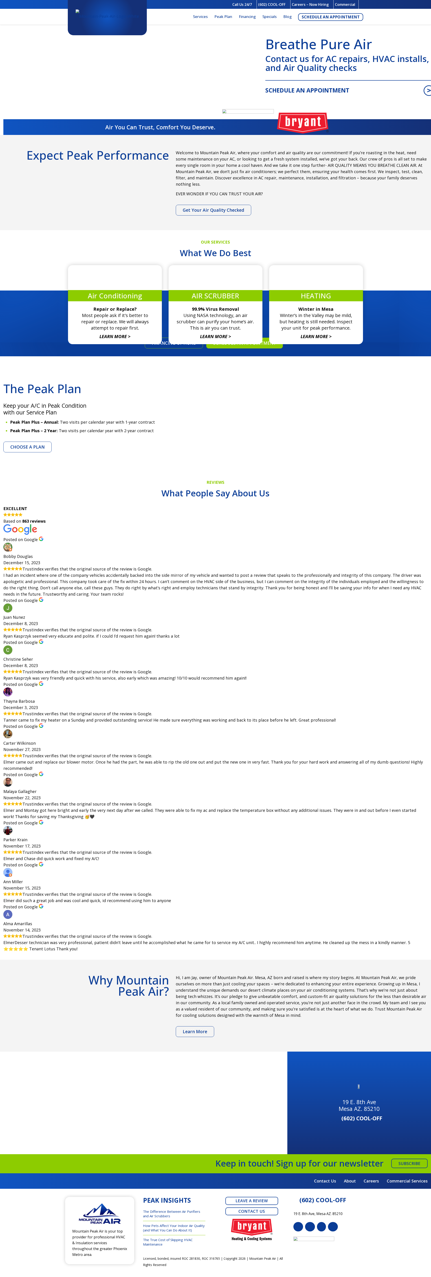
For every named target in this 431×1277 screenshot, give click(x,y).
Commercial (345, 4)
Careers (371, 1181)
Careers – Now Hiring (310, 4)
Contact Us (325, 1181)
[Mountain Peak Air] (107, 17)
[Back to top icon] (409, 1268)
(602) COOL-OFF (272, 4)
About (350, 1181)
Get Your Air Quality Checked (213, 210)
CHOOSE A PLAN (27, 447)
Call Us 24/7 (242, 4)
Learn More (195, 1032)
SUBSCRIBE (409, 1163)
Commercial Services (407, 1181)
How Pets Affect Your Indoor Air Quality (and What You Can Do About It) (174, 1227)
